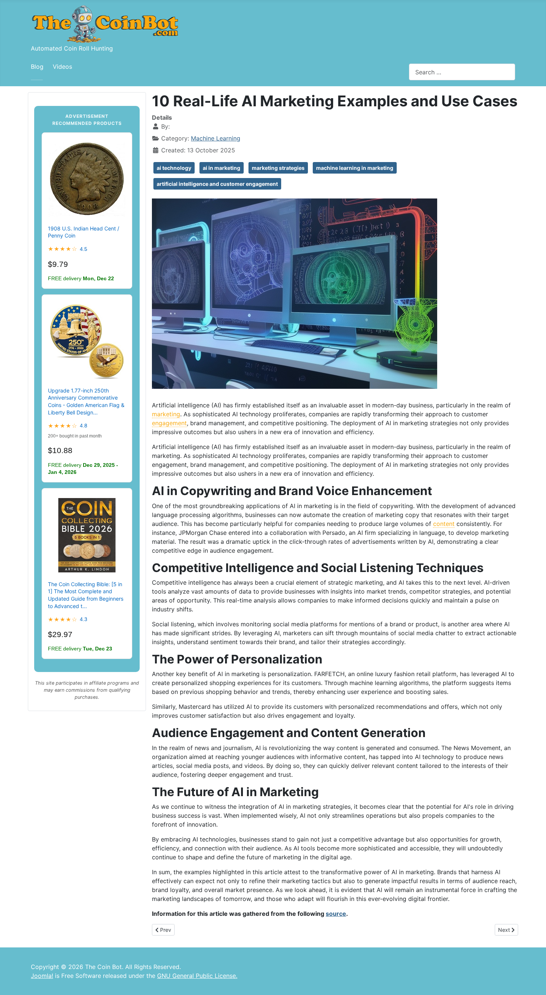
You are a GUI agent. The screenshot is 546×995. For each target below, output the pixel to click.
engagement (169, 423)
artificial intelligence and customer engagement (217, 184)
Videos (62, 66)
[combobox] (462, 72)
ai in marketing (221, 168)
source (336, 913)
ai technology (174, 168)
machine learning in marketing (354, 168)
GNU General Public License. (197, 975)
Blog (37, 66)
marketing (166, 414)
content (444, 523)
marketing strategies (278, 168)
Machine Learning (215, 138)
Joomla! (42, 975)
